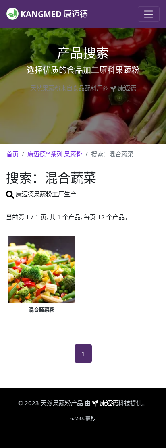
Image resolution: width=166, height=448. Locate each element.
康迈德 (109, 403)
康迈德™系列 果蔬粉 (54, 154)
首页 (12, 154)
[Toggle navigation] (149, 14)
